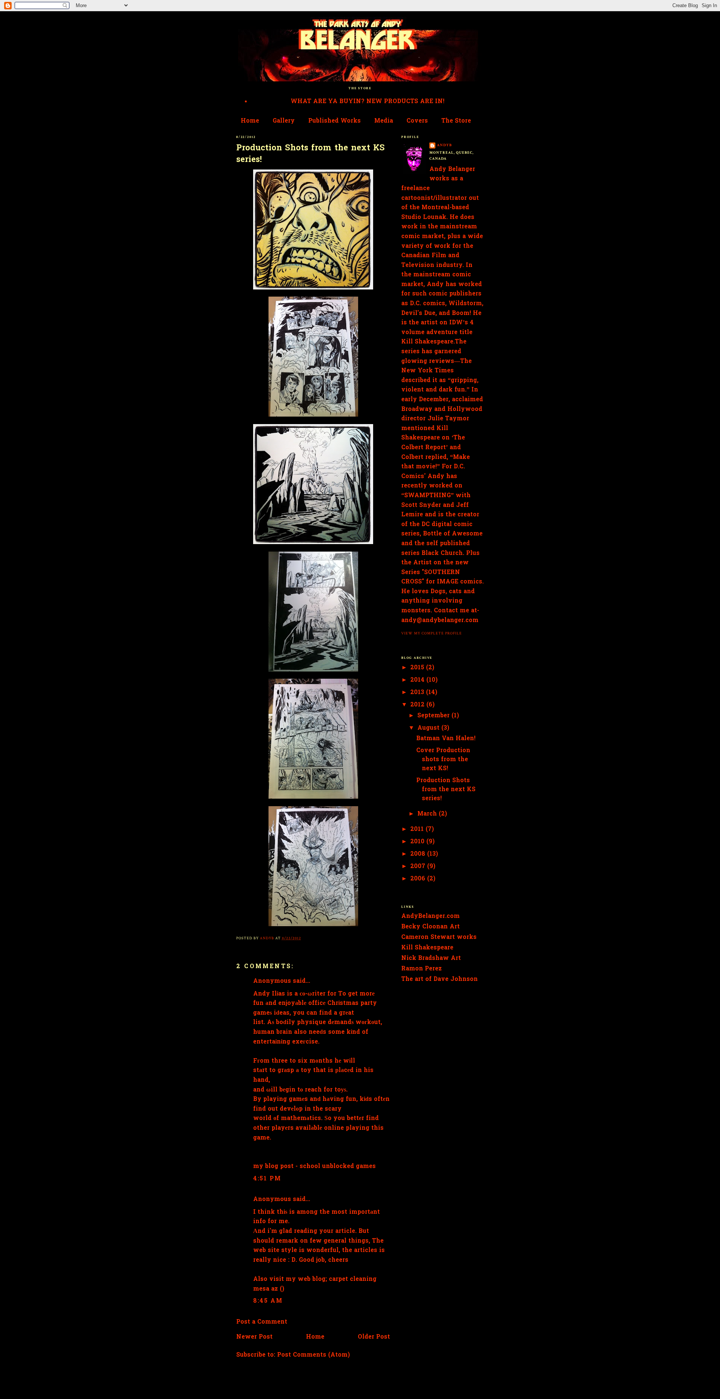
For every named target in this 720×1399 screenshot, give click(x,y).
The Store (456, 121)
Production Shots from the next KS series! (446, 789)
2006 (418, 878)
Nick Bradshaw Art (431, 958)
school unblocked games (338, 1166)
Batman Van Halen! (446, 738)
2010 (418, 841)
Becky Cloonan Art (430, 926)
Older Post (374, 1337)
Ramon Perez (421, 968)
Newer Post (254, 1337)
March (428, 814)
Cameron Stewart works (439, 937)
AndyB (444, 145)
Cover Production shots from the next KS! (443, 759)
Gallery (284, 121)
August (429, 728)
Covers (417, 121)
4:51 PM (267, 1178)
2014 (418, 680)
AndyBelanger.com (430, 916)
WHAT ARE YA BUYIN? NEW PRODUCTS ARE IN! (367, 101)
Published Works (334, 121)
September (434, 715)
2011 (418, 829)
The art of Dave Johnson (439, 979)
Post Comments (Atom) (313, 1355)
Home (250, 121)
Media (383, 121)
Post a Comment (261, 1322)
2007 (418, 866)
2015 (418, 667)
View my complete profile (431, 633)
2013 (418, 692)
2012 (418, 704)
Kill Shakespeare (427, 947)
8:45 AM (267, 1301)
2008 (418, 854)
